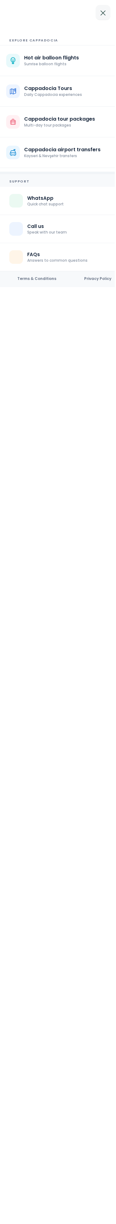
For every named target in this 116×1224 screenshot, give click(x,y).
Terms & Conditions (36, 278)
